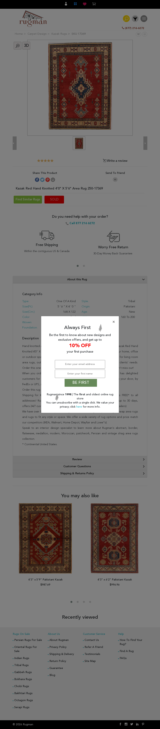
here (79, 406)
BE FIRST (80, 383)
